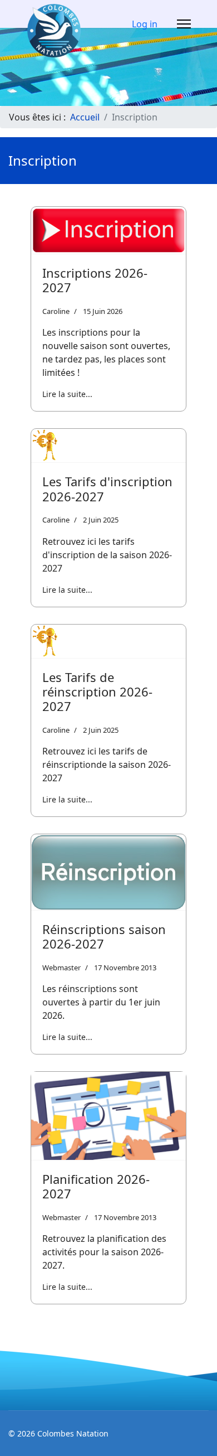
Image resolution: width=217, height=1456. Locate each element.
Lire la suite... (67, 394)
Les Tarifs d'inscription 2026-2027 (107, 488)
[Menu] (184, 24)
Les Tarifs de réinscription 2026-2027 (97, 692)
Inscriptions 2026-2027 (94, 280)
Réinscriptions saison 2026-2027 (104, 936)
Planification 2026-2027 (96, 1186)
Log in (144, 24)
